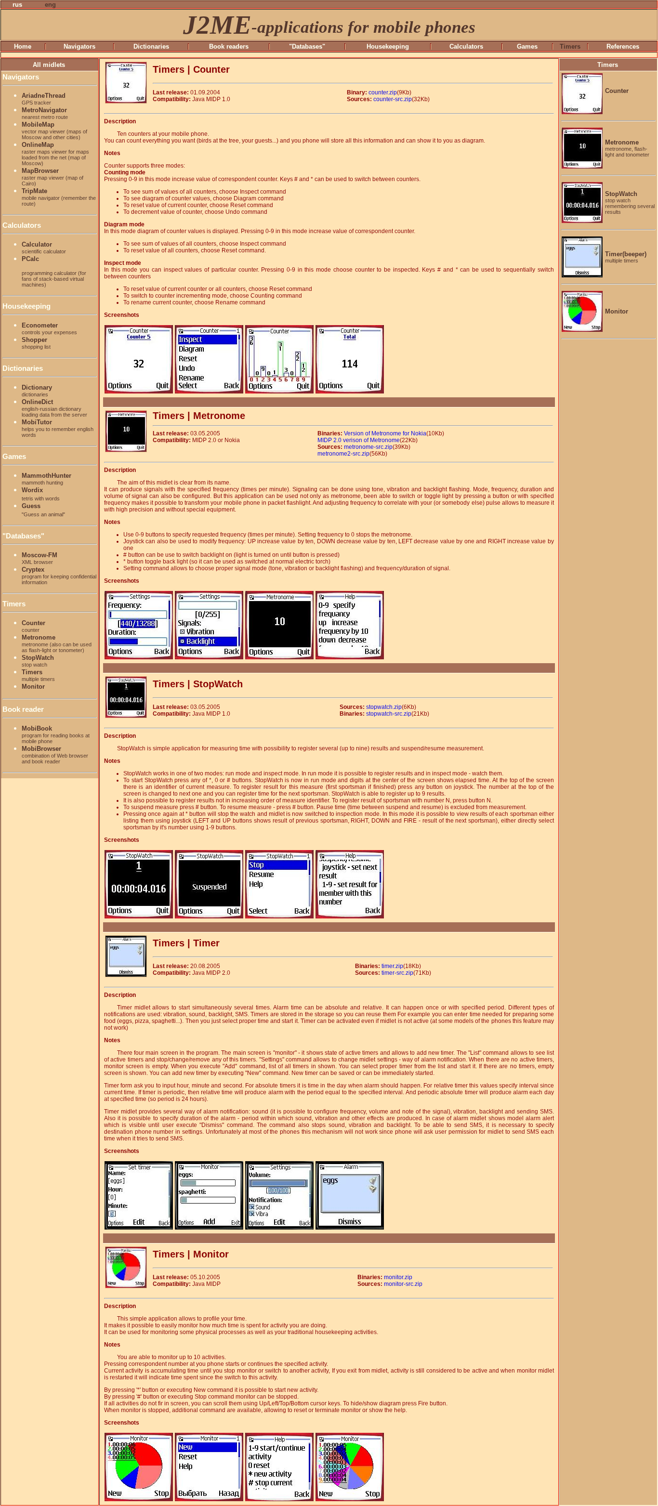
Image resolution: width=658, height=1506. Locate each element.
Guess (43, 509)
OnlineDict (54, 408)
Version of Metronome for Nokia (385, 433)
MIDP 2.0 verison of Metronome (358, 440)
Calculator (44, 247)
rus (17, 4)
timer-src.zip (397, 972)
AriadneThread (44, 98)
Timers (14, 604)
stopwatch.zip (384, 707)
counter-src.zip (392, 99)
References (622, 46)
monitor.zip (398, 1277)
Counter (33, 626)
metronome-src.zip (368, 447)
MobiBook (56, 734)
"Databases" (307, 46)
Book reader (23, 709)
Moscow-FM (39, 558)
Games (527, 46)
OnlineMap (55, 153)
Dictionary (37, 390)
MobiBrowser (55, 754)
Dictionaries (151, 46)
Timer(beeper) (625, 256)
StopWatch (38, 661)
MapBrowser (52, 176)
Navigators (79, 46)
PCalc (54, 271)
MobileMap (54, 130)
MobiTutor (57, 428)
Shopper (36, 343)
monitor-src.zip (403, 1284)
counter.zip (382, 92)
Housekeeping (388, 46)
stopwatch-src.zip (388, 713)
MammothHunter (46, 478)
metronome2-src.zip (343, 453)
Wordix (41, 493)
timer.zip (392, 966)
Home (22, 46)
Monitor (33, 686)
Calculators (466, 46)
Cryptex (59, 575)
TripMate (59, 197)
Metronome (57, 643)
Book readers (229, 46)
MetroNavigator (45, 113)
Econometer (49, 328)
